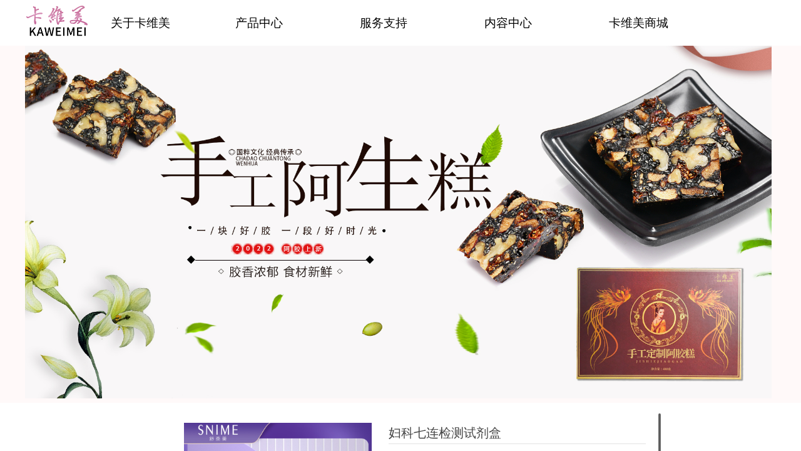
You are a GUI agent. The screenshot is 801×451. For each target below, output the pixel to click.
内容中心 (508, 22)
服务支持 (383, 22)
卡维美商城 (638, 22)
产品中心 (259, 22)
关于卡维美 (140, 22)
